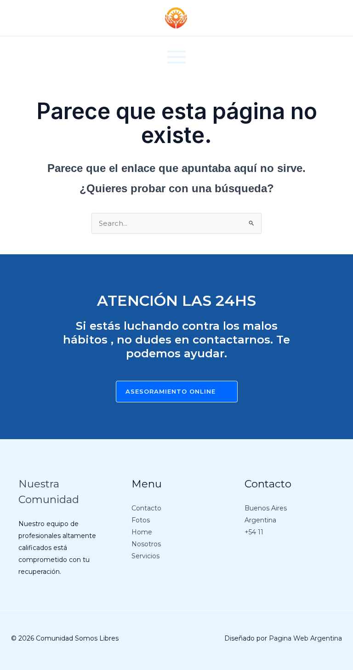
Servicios (145, 556)
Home (141, 532)
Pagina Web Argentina (305, 638)
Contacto (146, 508)
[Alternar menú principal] (176, 57)
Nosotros (146, 544)
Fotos (140, 520)
